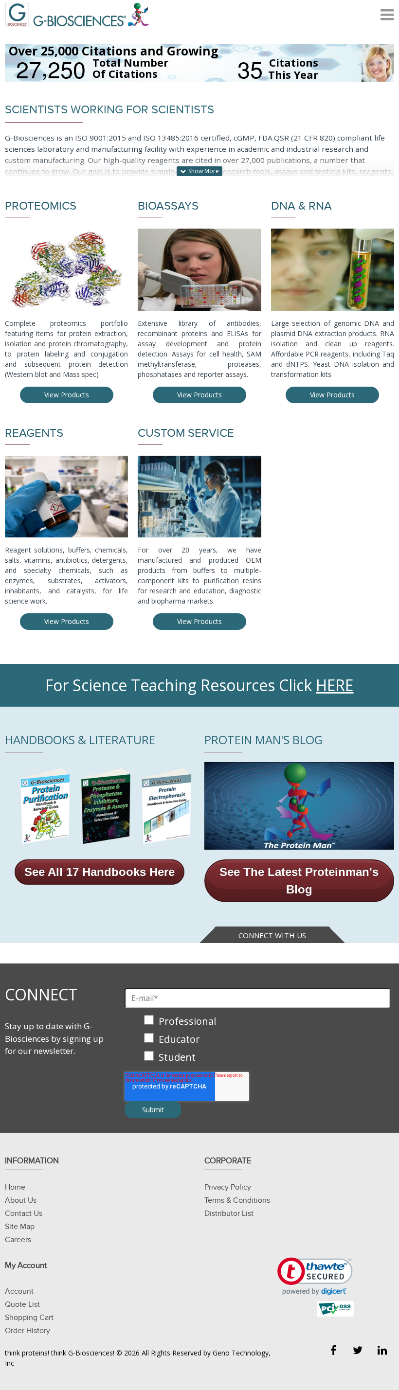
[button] (315, 1276)
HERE (334, 685)
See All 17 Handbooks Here (99, 871)
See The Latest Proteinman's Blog (299, 880)
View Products (66, 394)
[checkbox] (257, 1040)
